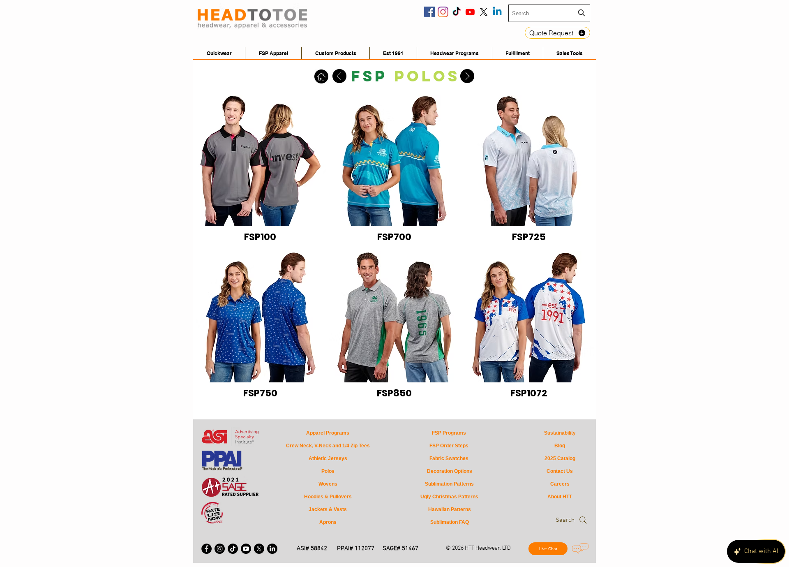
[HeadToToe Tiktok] (456, 12)
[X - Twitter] (259, 549)
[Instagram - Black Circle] (220, 549)
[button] (569, 53)
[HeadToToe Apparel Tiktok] (233, 549)
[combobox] (549, 13)
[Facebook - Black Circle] (206, 549)
